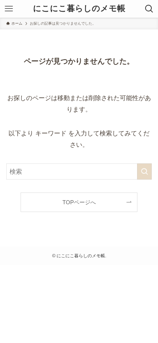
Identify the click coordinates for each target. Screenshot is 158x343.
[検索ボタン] (149, 9)
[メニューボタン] (9, 9)
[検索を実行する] (144, 171)
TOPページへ (79, 202)
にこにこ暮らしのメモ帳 (79, 9)
